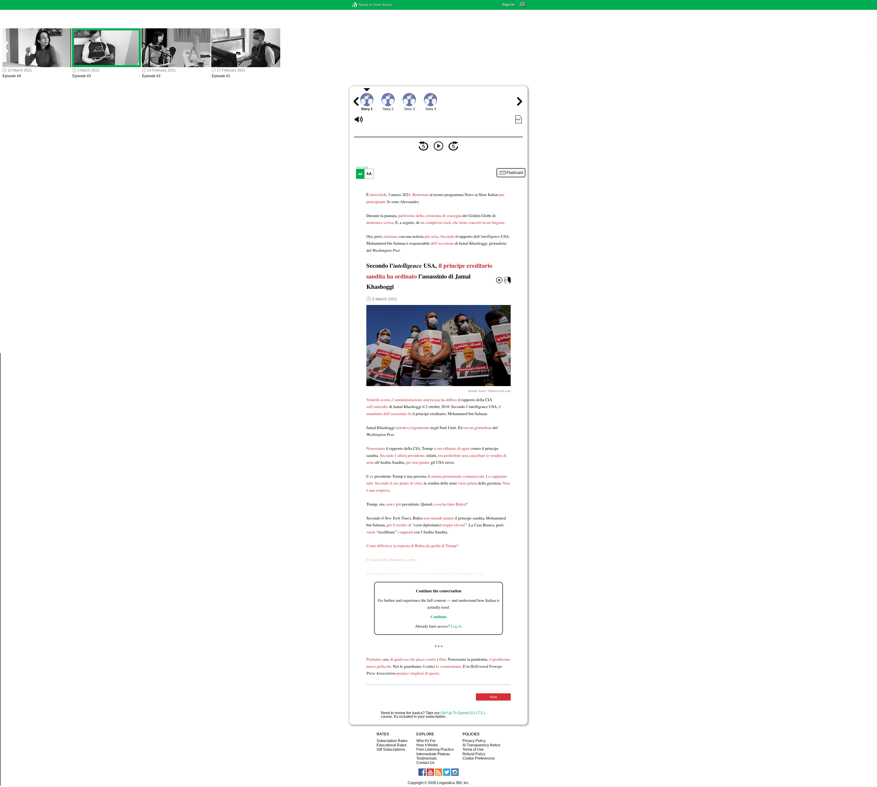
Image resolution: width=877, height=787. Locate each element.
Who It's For (426, 741)
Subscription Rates (392, 741)
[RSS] (438, 772)
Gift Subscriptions (391, 749)
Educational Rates (392, 745)
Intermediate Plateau (433, 754)
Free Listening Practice (435, 749)
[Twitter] (446, 772)
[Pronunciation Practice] (507, 280)
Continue (439, 617)
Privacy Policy (474, 741)
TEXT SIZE (362, 168)
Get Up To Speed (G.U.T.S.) (463, 713)
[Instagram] (455, 772)
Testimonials (426, 758)
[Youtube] (430, 772)
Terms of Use (473, 749)
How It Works (427, 745)
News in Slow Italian (361, 5)
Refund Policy (473, 754)
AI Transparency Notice (481, 745)
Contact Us (425, 763)
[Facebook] (422, 772)
